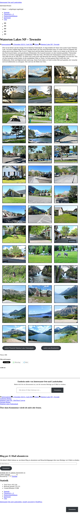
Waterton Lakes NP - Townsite (49, 44)
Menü (12, 9)
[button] (1, 9)
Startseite (6, 12)
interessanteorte (6, 44)
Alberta (36, 44)
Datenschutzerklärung (10, 16)
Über (5, 19)
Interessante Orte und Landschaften (11, 2)
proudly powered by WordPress (32, 502)
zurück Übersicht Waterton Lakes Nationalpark (19, 348)
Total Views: (8, 484)
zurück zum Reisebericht (51, 348)
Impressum (7, 18)
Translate (14, 476)
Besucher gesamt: (9, 486)
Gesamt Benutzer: (9, 488)
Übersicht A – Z (9, 14)
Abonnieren (57, 390)
